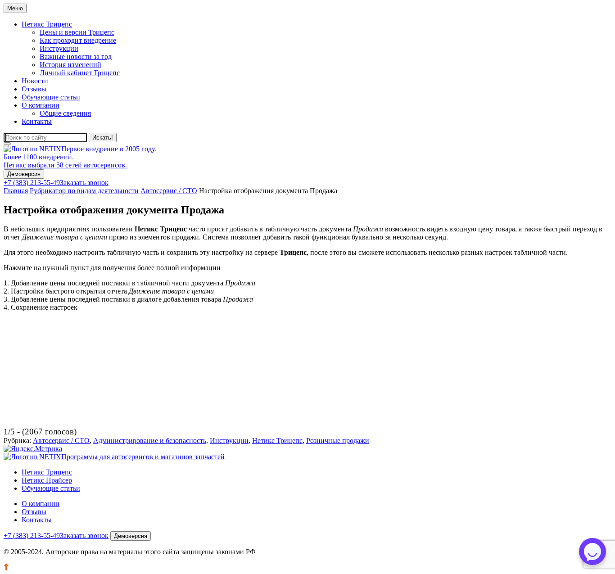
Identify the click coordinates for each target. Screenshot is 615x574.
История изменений (70, 64)
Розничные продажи (337, 440)
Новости (35, 81)
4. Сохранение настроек (40, 307)
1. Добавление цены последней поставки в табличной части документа (129, 283)
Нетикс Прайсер (47, 480)
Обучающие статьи (51, 97)
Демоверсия (24, 174)
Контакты (37, 121)
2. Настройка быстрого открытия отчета (109, 291)
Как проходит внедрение (78, 40)
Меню (15, 8)
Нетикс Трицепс (47, 24)
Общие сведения (65, 113)
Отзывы (34, 89)
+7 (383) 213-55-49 (32, 182)
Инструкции (59, 48)
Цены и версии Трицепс (77, 32)
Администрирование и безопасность (149, 440)
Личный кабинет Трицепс (80, 73)
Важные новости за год (76, 56)
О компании (40, 105)
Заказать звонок (84, 182)
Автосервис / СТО (61, 440)
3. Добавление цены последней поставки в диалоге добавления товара (128, 299)
